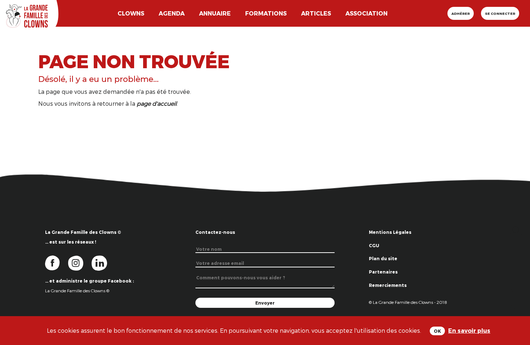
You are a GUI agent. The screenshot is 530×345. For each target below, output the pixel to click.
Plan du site (383, 258)
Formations (266, 13)
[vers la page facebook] (56, 262)
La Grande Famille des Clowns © (77, 290)
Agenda (172, 13)
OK (437, 330)
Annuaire (215, 13)
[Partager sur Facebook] (516, 286)
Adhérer (460, 13)
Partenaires (383, 271)
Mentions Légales (390, 232)
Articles (316, 13)
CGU (374, 245)
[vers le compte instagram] (80, 262)
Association (366, 13)
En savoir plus (469, 330)
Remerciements (388, 285)
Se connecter (500, 13)
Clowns (131, 13)
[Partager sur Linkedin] (516, 309)
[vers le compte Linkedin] (103, 262)
